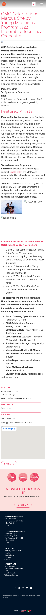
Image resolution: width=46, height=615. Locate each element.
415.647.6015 (9, 523)
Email (6, 525)
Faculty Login (9, 555)
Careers (7, 559)
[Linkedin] (27, 588)
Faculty (7, 553)
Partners (7, 557)
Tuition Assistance (11, 575)
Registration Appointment (13, 568)
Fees (6, 571)
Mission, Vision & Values (13, 551)
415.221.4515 (9, 540)
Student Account (10, 566)
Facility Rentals (10, 573)
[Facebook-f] (15, 588)
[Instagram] (23, 588)
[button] (34, 4)
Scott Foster (16, 172)
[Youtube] (31, 588)
